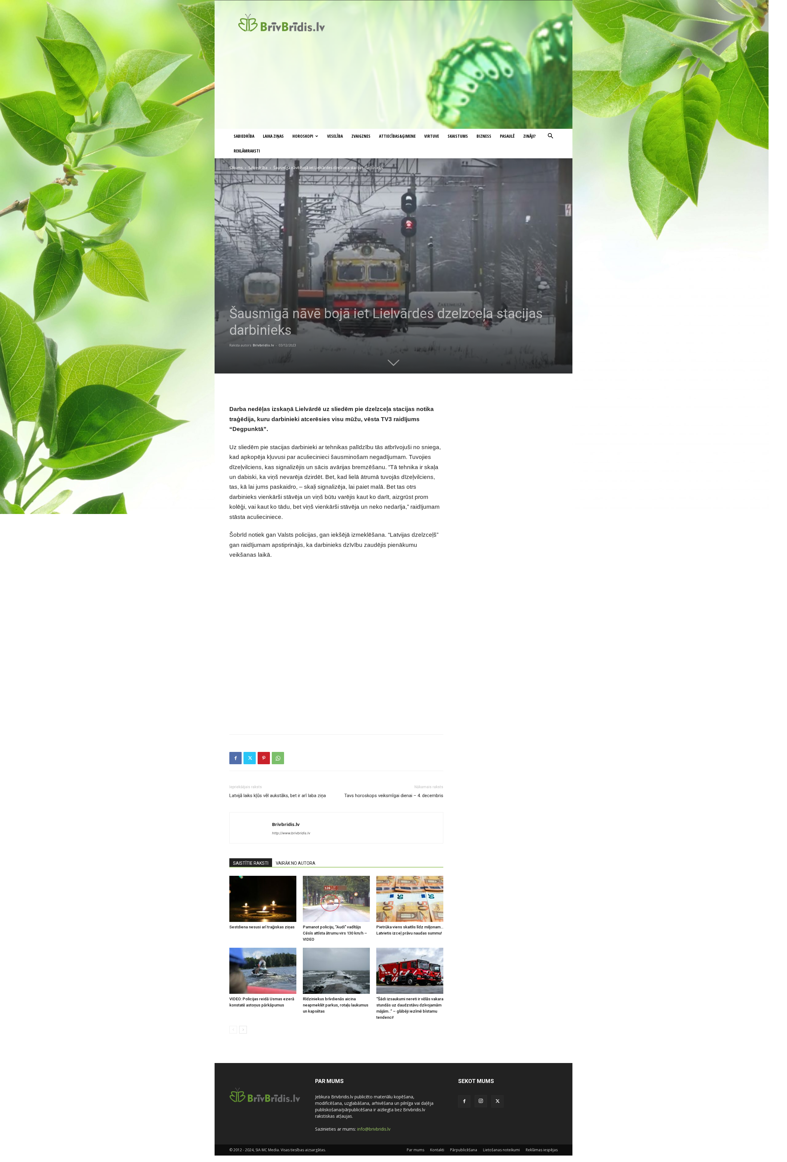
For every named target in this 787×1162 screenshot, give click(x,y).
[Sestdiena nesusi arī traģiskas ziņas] (262, 899)
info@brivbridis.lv (373, 1129)
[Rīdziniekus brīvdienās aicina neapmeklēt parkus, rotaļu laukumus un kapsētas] (336, 971)
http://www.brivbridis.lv (291, 833)
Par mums (415, 1149)
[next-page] (243, 1030)
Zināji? (529, 136)
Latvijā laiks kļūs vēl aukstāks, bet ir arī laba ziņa (277, 795)
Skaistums (458, 136)
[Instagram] (481, 1101)
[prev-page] (233, 1030)
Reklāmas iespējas (542, 1149)
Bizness (484, 136)
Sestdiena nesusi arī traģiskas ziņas (262, 927)
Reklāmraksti (247, 151)
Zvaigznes (360, 136)
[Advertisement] (393, 83)
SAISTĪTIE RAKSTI (250, 863)
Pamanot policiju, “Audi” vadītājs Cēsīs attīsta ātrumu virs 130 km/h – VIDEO (335, 933)
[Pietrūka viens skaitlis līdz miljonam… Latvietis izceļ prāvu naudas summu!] (409, 899)
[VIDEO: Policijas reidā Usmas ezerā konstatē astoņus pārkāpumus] (262, 971)
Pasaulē (507, 136)
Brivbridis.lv (263, 345)
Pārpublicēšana (463, 1149)
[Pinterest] (264, 758)
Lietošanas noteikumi (501, 1149)
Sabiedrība (244, 136)
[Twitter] (249, 758)
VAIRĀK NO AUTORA (295, 863)
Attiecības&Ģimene (397, 136)
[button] (550, 137)
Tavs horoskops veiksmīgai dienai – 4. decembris (393, 795)
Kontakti (437, 1149)
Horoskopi (302, 136)
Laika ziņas (273, 136)
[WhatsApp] (278, 758)
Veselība (335, 136)
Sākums (236, 167)
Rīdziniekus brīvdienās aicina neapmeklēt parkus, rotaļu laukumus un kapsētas (335, 1005)
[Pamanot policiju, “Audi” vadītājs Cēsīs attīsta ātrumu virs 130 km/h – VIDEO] (336, 899)
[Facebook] (235, 758)
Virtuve (431, 136)
